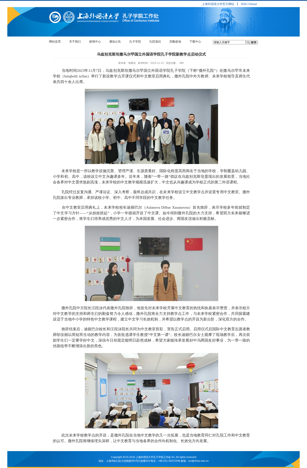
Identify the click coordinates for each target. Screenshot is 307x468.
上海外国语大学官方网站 (218, 4)
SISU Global (249, 4)
